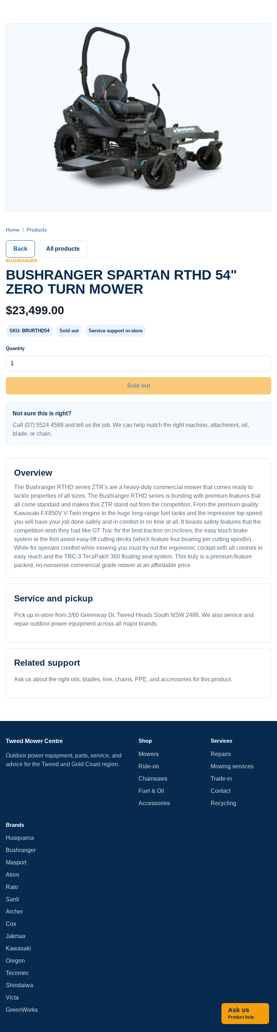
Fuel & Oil (151, 791)
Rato (12, 887)
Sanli (12, 899)
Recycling (223, 803)
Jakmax (16, 936)
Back (20, 249)
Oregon (15, 961)
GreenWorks (22, 1010)
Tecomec (17, 973)
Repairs (221, 754)
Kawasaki (18, 948)
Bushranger (21, 850)
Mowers (148, 754)
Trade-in (221, 779)
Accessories (154, 803)
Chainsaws (152, 779)
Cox (11, 924)
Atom (12, 875)
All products (63, 249)
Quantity (15, 348)
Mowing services (232, 766)
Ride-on (148, 766)
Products (37, 230)
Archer (14, 911)
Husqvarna (20, 838)
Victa (12, 997)
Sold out (138, 386)
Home (12, 230)
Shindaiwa (19, 985)
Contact (220, 791)
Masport (16, 862)
